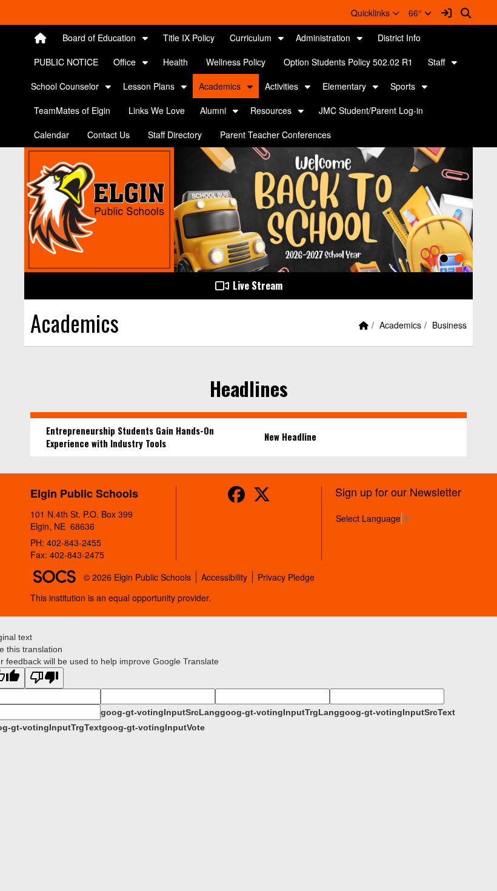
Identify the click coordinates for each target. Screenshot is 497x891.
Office (124, 62)
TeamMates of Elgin (72, 110)
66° (416, 13)
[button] (375, 13)
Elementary (344, 86)
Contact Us (108, 134)
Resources (271, 110)
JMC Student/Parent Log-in (371, 110)
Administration (323, 38)
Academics (220, 86)
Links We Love (156, 110)
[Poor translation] (44, 678)
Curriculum (251, 38)
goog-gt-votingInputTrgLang (279, 712)
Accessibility (224, 577)
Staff (436, 62)
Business (449, 325)
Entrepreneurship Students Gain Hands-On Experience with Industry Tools (130, 437)
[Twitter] (261, 497)
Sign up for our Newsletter (398, 491)
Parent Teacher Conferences (275, 134)
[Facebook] (236, 497)
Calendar (51, 134)
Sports (402, 86)
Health (175, 62)
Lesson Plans (149, 86)
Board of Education (99, 38)
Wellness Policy (235, 62)
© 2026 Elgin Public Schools (137, 577)
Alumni (213, 110)
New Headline (290, 436)
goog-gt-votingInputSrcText (397, 712)
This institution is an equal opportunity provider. (120, 598)
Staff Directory (175, 134)
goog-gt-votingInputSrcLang (160, 712)
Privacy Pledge (286, 577)
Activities (281, 86)
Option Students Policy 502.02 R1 (348, 62)
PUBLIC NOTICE (66, 62)
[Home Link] (40, 37)
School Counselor (65, 86)
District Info (399, 38)
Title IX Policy (189, 38)
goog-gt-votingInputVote (153, 727)
